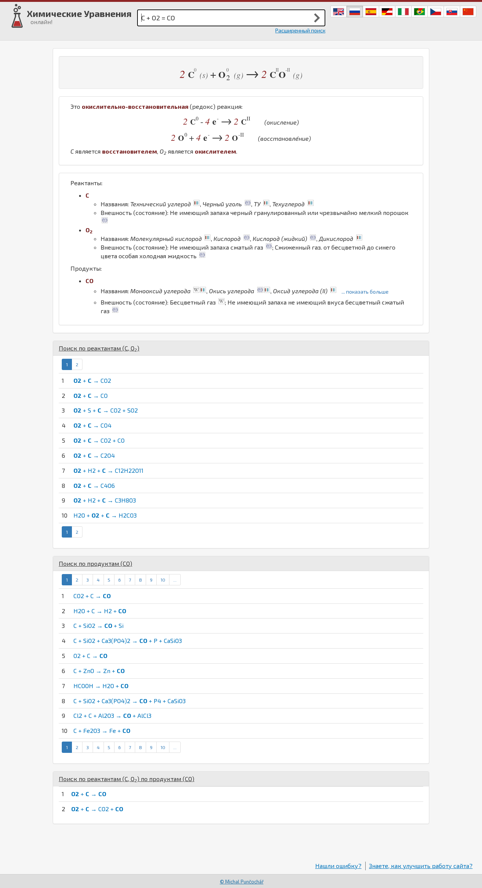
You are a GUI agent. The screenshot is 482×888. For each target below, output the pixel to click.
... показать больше (365, 291)
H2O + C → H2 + (99, 610)
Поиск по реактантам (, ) (99, 348)
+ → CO (90, 395)
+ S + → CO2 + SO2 (105, 410)
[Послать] (317, 17)
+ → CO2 (92, 380)
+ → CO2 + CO (99, 440)
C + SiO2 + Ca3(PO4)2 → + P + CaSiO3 (127, 640)
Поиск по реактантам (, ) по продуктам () (126, 778)
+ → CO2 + (97, 808)
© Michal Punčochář (242, 882)
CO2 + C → (92, 595)
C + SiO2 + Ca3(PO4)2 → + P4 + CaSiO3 (129, 700)
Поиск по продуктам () (95, 563)
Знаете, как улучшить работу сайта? (421, 865)
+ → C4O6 (94, 485)
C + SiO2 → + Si (98, 625)
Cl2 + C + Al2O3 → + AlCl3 (112, 715)
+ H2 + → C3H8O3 (104, 500)
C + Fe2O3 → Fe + (101, 730)
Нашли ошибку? (338, 865)
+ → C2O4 (94, 455)
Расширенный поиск (300, 30)
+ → (88, 793)
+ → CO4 (92, 425)
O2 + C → (90, 655)
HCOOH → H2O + (100, 685)
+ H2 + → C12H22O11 (108, 470)
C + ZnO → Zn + (99, 670)
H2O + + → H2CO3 (105, 515)
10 (162, 579)
